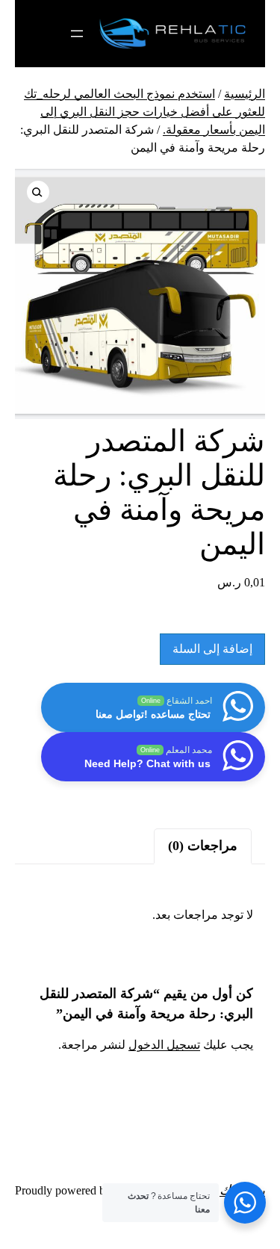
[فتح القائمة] (77, 34)
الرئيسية (244, 93)
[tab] (203, 846)
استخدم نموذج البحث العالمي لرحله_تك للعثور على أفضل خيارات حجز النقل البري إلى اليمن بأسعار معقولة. (144, 111)
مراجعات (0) (202, 845)
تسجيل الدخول (164, 1044)
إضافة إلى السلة (212, 648)
